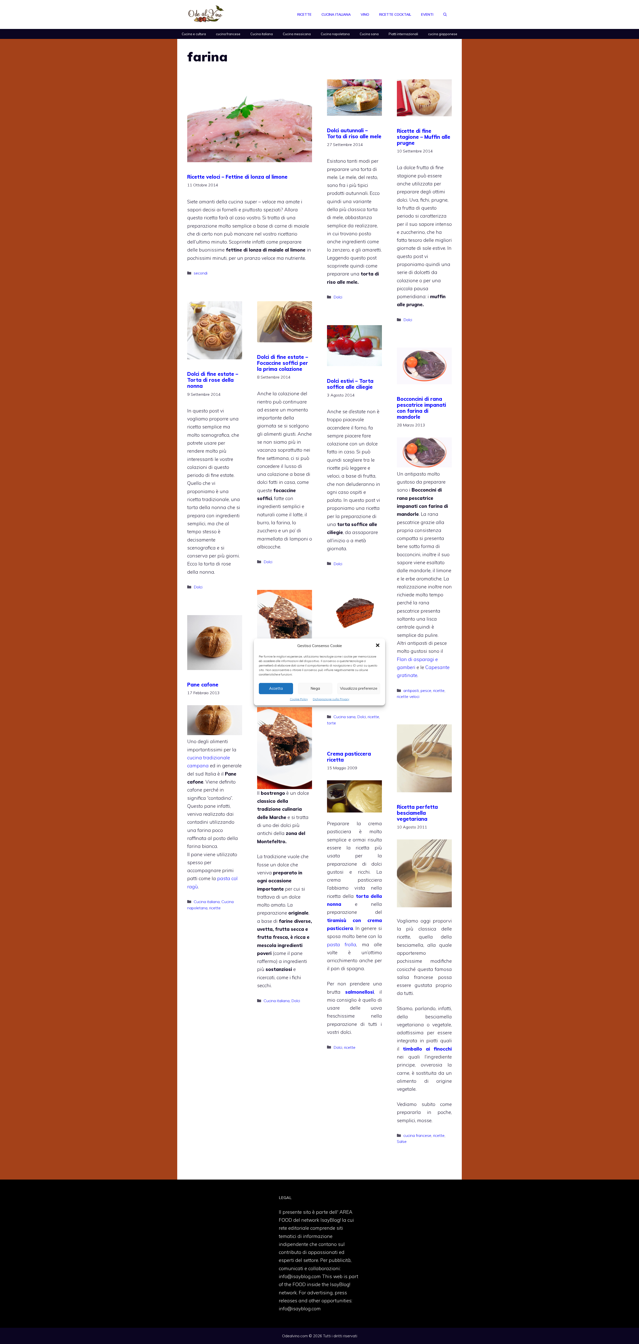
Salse (402, 1141)
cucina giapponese (442, 34)
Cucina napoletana (335, 34)
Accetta (276, 688)
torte (331, 722)
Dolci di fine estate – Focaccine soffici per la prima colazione (282, 363)
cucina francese (228, 34)
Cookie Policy (299, 699)
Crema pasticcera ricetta (349, 757)
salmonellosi (359, 992)
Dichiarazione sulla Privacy (331, 699)
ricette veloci (408, 696)
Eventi (427, 14)
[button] (377, 645)
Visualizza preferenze (358, 688)
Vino (365, 14)
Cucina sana (369, 34)
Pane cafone (202, 684)
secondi (200, 272)
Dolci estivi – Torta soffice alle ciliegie (350, 384)
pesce (426, 690)
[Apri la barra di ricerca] (445, 14)
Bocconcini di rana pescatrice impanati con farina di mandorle (421, 408)
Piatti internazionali (403, 34)
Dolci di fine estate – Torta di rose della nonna (212, 380)
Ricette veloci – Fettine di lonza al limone (237, 177)
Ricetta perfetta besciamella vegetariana (417, 813)
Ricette (304, 14)
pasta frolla (341, 944)
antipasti (411, 690)
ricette (439, 690)
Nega (315, 688)
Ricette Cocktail (395, 14)
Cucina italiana (336, 14)
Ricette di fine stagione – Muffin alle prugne (423, 137)
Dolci (337, 296)
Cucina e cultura (194, 34)
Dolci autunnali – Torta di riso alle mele (354, 133)
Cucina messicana (297, 34)
